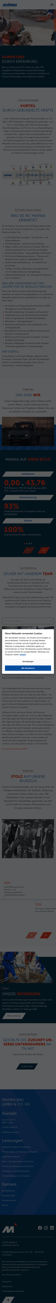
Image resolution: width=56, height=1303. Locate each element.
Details (23, 654)
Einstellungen (28, 661)
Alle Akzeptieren (28, 668)
